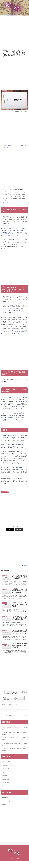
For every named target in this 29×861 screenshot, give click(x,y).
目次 (12, 186)
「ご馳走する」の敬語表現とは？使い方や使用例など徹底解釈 (14, 749)
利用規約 (4, 804)
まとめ (6, 203)
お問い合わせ (5, 797)
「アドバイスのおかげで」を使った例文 (15, 196)
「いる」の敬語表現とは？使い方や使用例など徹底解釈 (14, 744)
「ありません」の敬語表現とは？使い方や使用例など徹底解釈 (14, 733)
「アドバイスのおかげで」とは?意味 (14, 189)
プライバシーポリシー (7, 801)
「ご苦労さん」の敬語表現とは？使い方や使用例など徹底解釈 (14, 738)
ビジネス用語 (6, 491)
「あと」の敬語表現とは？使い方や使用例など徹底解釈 (14, 728)
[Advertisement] (14, 32)
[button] (19, 529)
